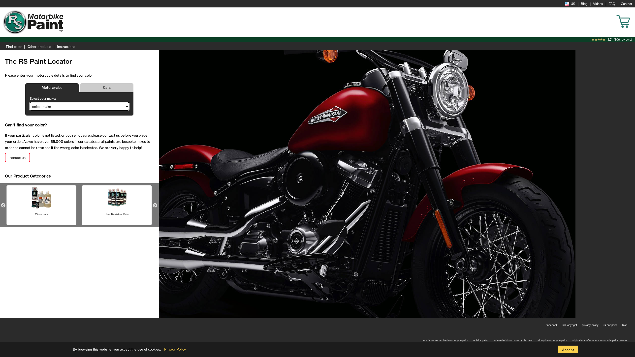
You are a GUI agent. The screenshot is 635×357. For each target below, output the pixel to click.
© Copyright (570, 325)
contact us (17, 158)
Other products (39, 47)
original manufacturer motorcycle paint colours (600, 340)
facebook (552, 325)
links (625, 325)
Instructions (66, 47)
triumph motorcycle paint (552, 340)
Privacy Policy (175, 349)
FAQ (612, 4)
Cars (107, 87)
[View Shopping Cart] (632, 14)
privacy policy (590, 325)
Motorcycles (52, 87)
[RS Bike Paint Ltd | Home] (33, 22)
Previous (3, 205)
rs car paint (610, 325)
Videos (598, 4)
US (573, 4)
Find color (14, 47)
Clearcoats (41, 214)
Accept (568, 350)
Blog (584, 4)
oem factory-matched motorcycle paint (445, 340)
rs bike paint (480, 340)
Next (155, 205)
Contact (626, 4)
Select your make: (43, 98)
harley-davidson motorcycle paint (513, 340)
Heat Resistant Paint (117, 214)
